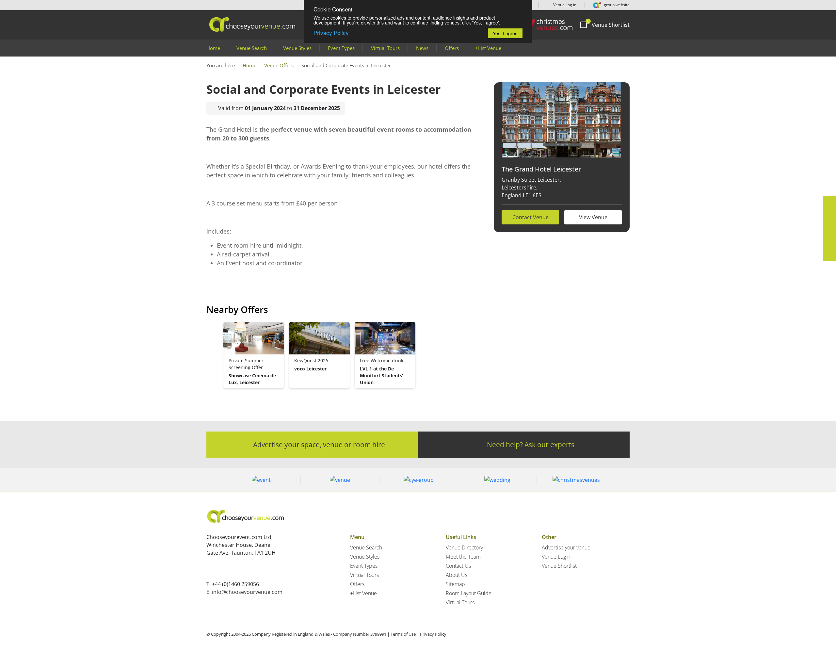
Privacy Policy (331, 32)
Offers (452, 48)
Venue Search (251, 48)
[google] (829, 241)
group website (616, 5)
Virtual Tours (385, 48)
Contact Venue (530, 217)
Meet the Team (463, 556)
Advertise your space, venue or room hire (319, 444)
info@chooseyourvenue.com (247, 592)
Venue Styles (297, 48)
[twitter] (829, 215)
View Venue (593, 217)
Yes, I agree (505, 33)
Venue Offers (279, 65)
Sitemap (455, 584)
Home (213, 48)
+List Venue (488, 48)
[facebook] (829, 202)
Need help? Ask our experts (530, 444)
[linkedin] (829, 228)
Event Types (341, 48)
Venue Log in (564, 5)
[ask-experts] (829, 254)
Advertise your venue (566, 547)
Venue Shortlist (559, 565)
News (422, 48)
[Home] (545, 24)
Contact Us (458, 565)
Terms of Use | (405, 634)
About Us (456, 575)
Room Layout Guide (468, 593)
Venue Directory (464, 547)
